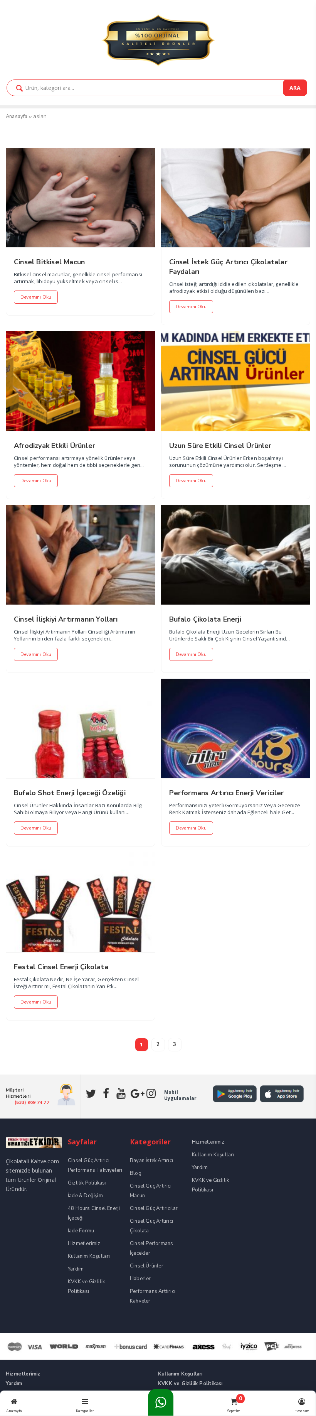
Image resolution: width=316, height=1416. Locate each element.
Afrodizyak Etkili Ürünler (54, 445)
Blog (135, 1173)
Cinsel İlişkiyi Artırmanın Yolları (66, 619)
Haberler (140, 1278)
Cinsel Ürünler (146, 1265)
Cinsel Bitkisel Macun (49, 262)
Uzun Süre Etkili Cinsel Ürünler (220, 445)
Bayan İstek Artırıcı (151, 1160)
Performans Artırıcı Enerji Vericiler (226, 793)
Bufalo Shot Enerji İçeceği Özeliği (70, 793)
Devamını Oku (35, 297)
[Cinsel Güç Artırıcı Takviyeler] (158, 65)
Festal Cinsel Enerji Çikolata (61, 967)
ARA (295, 87)
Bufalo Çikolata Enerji (205, 619)
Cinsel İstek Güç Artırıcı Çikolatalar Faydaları (228, 266)
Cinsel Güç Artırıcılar (154, 1208)
